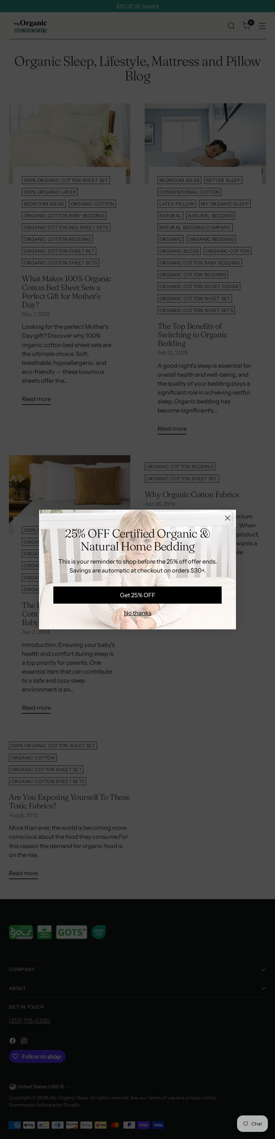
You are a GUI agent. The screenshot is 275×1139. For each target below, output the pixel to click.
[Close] (227, 518)
